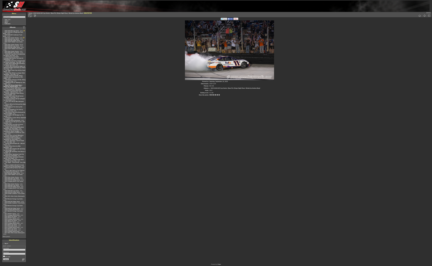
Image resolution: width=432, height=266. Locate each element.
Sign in (6, 243)
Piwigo (219, 264)
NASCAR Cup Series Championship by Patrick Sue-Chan (14, 54)
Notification (7, 23)
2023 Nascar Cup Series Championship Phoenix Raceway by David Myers (13, 58)
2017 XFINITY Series (10, 213)
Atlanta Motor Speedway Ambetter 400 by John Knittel (14, 157)
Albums (13, 27)
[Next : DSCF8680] (429, 15)
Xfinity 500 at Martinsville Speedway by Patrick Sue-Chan (14, 64)
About (6, 22)
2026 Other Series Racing (11, 37)
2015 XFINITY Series (10, 222)
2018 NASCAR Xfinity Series (12, 208)
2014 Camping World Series (12, 227)
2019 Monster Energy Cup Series (13, 199)
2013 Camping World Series (12, 231)
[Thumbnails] (419, 15)
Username (6, 248)
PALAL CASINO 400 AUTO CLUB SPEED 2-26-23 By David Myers (14, 165)
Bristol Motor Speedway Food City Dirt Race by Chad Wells (14, 155)
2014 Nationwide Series (10, 226)
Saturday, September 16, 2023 (218, 81)
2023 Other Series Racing (11, 177)
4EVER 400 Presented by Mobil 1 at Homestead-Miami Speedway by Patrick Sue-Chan (14, 68)
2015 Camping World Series (12, 223)
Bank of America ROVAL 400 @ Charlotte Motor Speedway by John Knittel (13, 77)
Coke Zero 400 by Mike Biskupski (14, 101)
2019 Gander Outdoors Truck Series (14, 203)
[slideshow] (35, 15)
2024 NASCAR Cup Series (11, 46)
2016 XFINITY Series (10, 218)
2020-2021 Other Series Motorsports (14, 196)
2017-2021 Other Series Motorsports (14, 232)
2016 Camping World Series (12, 219)
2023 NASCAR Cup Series (11, 52)
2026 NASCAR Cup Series (11, 30)
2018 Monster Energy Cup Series (13, 205)
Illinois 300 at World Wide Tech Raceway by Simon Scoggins (13, 130)
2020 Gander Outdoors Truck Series (14, 193)
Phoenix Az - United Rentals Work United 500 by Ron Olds (14, 160)
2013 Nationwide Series (10, 230)
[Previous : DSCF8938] (424, 15)
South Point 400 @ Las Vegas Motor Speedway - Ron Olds (14, 73)
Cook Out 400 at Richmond (12, 120)
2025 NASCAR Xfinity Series (12, 40)
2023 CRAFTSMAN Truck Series (13, 174)
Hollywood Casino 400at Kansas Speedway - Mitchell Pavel (13, 91)
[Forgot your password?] (23, 259)
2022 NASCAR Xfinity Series (12, 180)
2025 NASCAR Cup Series (11, 39)
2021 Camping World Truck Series (13, 188)
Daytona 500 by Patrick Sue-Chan (14, 167)
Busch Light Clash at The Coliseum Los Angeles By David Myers (14, 171)
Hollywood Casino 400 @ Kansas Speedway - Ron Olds (14, 96)
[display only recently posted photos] (24, 27)
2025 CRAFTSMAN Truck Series (13, 42)
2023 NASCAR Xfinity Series (12, 173)
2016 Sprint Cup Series (10, 216)
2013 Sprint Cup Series (10, 228)
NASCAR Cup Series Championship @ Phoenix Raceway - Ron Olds (14, 61)
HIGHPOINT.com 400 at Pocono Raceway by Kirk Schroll (13, 125)
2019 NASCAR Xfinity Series (12, 201)
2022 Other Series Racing (11, 184)
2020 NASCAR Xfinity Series (12, 192)
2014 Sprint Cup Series (10, 224)
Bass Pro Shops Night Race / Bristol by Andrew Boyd (13, 85)
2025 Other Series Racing (11, 44)
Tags (5, 19)
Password (6, 252)
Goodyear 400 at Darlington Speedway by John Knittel (12, 138)
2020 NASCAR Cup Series (11, 190)
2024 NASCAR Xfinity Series (12, 47)
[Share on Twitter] (224, 19)
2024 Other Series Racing (11, 51)
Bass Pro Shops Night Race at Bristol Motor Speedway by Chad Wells (15, 88)
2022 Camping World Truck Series (13, 181)
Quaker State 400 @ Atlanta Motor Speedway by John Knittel (14, 127)
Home (30, 13)
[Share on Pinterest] (235, 19)
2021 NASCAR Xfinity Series (12, 186)
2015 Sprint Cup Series (10, 220)
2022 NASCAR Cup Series (11, 178)
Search (6, 21)
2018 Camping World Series (12, 209)
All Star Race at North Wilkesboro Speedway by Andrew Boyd (14, 136)
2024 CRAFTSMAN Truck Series (13, 48)
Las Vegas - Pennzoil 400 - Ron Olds (15, 162)
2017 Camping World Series (12, 215)
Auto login (7, 256)
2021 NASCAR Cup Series (11, 185)
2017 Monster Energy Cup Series (13, 211)
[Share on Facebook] (230, 19)
